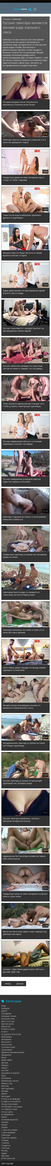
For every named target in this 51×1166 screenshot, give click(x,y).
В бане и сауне (8, 1029)
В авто (4, 1031)
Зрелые (4, 1062)
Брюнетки (5, 1026)
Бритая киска (7, 1024)
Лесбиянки (6, 1078)
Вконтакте (6, 1042)
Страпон (5, 1142)
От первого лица (9, 1109)
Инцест (4, 1067)
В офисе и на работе (11, 1101)
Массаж (5, 1086)
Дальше (20, 983)
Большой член (8, 1018)
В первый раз (7, 1114)
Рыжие (4, 1127)
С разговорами (8, 1132)
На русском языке (9, 1104)
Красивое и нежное (10, 1073)
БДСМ (4, 1011)
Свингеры (5, 1135)
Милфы (4, 1091)
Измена (4, 1065)
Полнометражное (9, 1119)
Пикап (4, 1117)
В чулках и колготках (11, 1034)
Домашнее (6, 1055)
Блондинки (6, 1013)
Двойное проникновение (12, 1052)
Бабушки (5, 1008)
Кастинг (5, 1070)
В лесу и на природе (10, 1099)
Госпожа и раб (8, 1047)
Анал (3, 1005)
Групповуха (6, 1049)
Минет (4, 1093)
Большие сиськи (8, 1016)
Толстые (5, 1148)
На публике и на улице (11, 1106)
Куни (3, 1075)
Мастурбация (7, 1088)
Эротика (5, 1155)
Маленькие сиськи (9, 1080)
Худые (4, 1153)
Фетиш (4, 1150)
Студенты (5, 1145)
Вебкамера (6, 1036)
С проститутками (9, 1130)
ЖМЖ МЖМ (6, 1060)
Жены (3, 1057)
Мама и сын (6, 1083)
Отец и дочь (7, 1111)
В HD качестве (8, 1158)
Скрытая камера (8, 1137)
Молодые (5, 1096)
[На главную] (20, 9)
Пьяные (4, 1122)
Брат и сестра (7, 1021)
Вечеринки (6, 1039)
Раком (4, 1124)
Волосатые (6, 1044)
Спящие (5, 1140)
